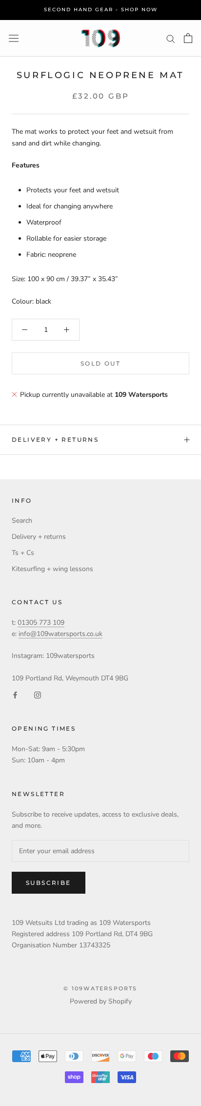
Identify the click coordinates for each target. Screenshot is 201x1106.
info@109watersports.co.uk (60, 633)
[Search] (170, 38)
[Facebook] (15, 694)
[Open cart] (188, 38)
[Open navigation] (14, 38)
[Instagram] (37, 694)
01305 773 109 (41, 622)
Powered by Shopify (101, 1001)
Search (22, 520)
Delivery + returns (55, 439)
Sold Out (100, 363)
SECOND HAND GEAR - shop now (101, 9)
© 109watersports (100, 988)
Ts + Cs (23, 552)
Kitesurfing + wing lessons (52, 568)
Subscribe (48, 882)
